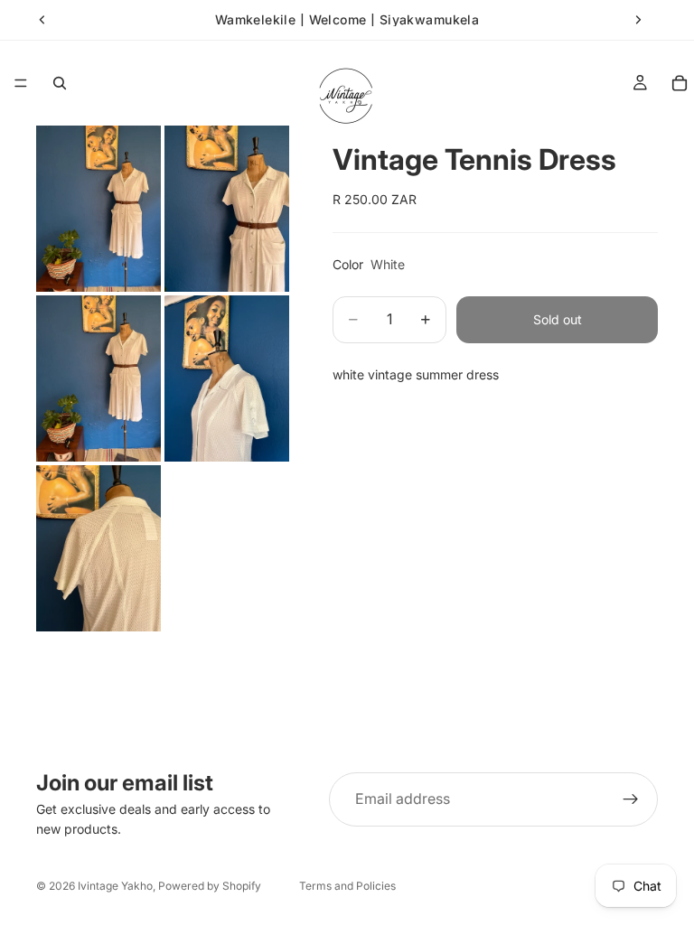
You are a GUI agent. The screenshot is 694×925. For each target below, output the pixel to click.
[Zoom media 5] (98, 548)
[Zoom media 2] (226, 209)
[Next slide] (638, 20)
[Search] (60, 83)
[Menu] (21, 83)
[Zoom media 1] (98, 209)
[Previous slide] (42, 20)
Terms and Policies (347, 885)
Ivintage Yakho (115, 885)
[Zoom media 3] (98, 378)
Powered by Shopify (209, 885)
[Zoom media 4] (226, 378)
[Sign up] (631, 799)
